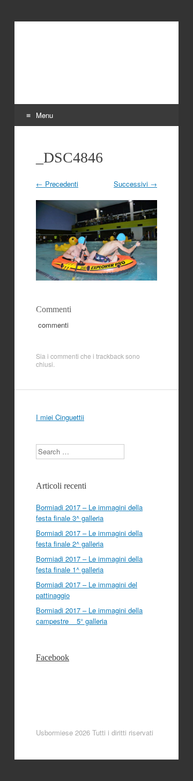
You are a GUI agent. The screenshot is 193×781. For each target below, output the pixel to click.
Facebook (52, 657)
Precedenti (57, 184)
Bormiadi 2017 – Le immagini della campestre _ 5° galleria (89, 615)
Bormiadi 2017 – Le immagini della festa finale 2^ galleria (89, 538)
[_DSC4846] (96, 277)
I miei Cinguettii (60, 417)
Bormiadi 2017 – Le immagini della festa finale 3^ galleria (89, 512)
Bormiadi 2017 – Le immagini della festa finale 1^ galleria (89, 564)
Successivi (135, 184)
